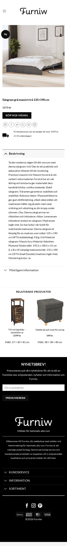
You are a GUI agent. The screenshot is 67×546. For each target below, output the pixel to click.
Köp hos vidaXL (17, 115)
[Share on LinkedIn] (34, 124)
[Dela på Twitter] (17, 124)
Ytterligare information (24, 270)
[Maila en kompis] (23, 124)
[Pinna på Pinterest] (29, 124)
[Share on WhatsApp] (5, 124)
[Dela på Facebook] (11, 124)
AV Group (16, 531)
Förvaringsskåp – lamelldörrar (17, 331)
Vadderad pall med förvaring (49, 329)
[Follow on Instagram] (33, 506)
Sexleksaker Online (33, 531)
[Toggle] (5, 153)
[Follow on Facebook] (27, 506)
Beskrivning (17, 153)
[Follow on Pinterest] (40, 506)
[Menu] (4, 11)
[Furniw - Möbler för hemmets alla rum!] (33, 11)
